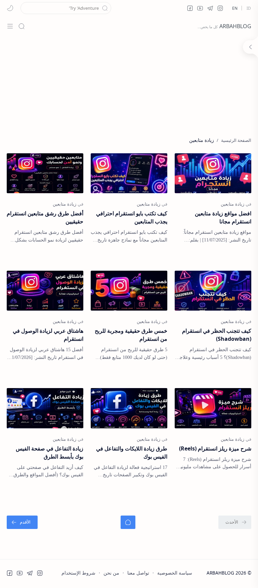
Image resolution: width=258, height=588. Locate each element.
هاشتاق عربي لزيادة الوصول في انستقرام (48, 334)
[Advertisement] (129, 83)
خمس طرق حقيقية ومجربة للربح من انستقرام (131, 334)
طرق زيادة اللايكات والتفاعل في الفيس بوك (131, 452)
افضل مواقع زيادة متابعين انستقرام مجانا (223, 217)
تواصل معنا (138, 573)
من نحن (111, 573)
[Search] (21, 26)
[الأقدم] (22, 522)
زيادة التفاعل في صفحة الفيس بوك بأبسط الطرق (49, 452)
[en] (235, 8)
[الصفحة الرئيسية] (128, 522)
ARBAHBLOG (235, 26)
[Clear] (25, 8)
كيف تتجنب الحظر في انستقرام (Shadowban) (216, 334)
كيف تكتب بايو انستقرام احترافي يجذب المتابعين (131, 217)
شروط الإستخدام (78, 573)
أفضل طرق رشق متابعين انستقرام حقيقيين (45, 217)
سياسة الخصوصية (174, 573)
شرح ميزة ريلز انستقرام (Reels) (215, 448)
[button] (220, 8)
